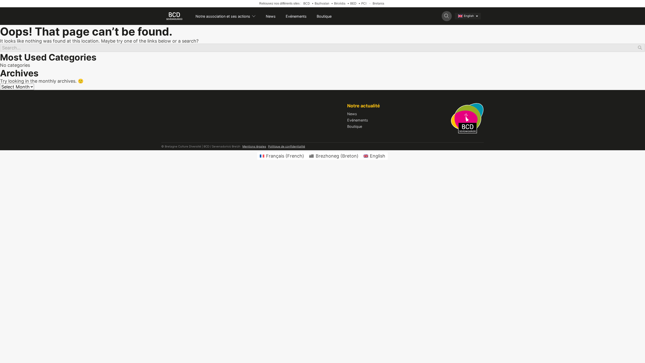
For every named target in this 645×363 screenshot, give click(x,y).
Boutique (324, 16)
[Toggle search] (447, 16)
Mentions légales (254, 146)
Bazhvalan (322, 3)
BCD (306, 3)
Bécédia (339, 3)
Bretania (378, 3)
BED (353, 3)
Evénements (296, 16)
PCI (363, 3)
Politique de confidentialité (286, 146)
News (271, 16)
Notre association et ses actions (223, 16)
